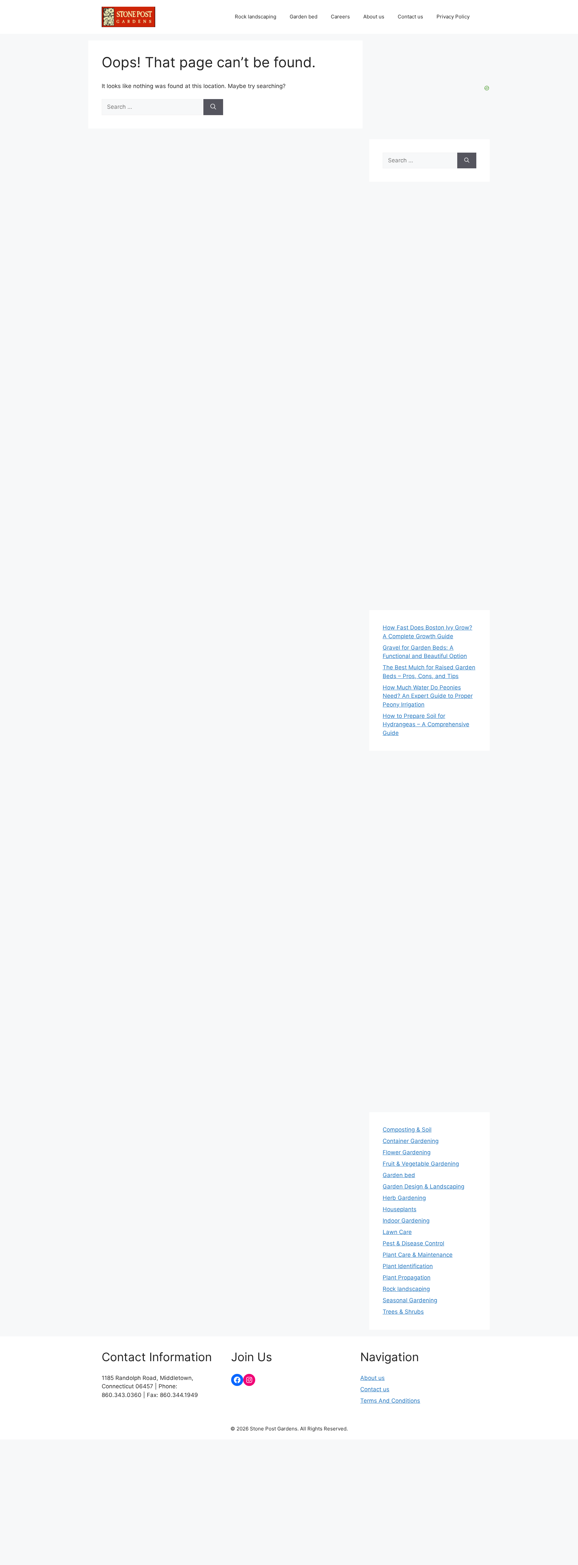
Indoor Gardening (406, 1220)
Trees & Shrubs (403, 1311)
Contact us (410, 16)
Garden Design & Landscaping (423, 1186)
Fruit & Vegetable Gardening (421, 1163)
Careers (340, 16)
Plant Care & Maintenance (418, 1254)
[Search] (213, 107)
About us (373, 16)
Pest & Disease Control (413, 1243)
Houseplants (399, 1209)
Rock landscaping (255, 16)
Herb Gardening (404, 1198)
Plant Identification (408, 1266)
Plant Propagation (406, 1277)
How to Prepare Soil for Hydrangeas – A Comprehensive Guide (426, 724)
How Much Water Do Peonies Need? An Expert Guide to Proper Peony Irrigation (428, 696)
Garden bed (303, 16)
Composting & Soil (407, 1129)
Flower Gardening (406, 1152)
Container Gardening (411, 1141)
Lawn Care (397, 1232)
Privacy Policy (453, 16)
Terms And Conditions (390, 1400)
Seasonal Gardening (410, 1300)
